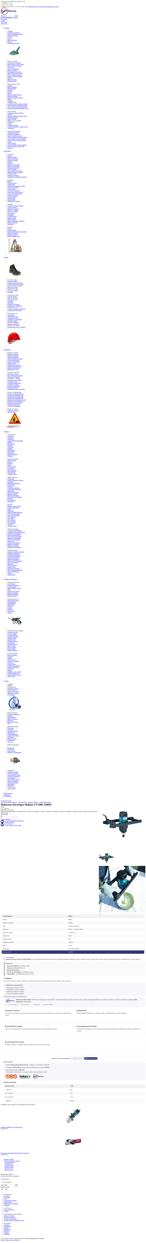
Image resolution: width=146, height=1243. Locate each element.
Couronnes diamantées (13, 134)
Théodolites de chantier (13, 201)
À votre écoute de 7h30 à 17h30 (13, 825)
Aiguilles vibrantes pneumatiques (16, 532)
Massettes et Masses (12, 117)
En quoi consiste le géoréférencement (14, 1220)
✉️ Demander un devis (90, 1058)
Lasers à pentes (11, 189)
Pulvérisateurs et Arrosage (14, 72)
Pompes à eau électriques (14, 506)
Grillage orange (11, 363)
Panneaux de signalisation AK (15, 395)
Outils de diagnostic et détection (15, 221)
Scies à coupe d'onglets (13, 514)
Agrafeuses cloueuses (13, 133)
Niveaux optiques (12, 196)
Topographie (7, 151)
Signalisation (7, 349)
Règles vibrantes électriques (14, 512)
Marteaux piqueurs (12, 494)
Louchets (9, 91)
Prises (9, 590)
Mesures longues (11, 219)
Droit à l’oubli (8, 1202)
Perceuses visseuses (12, 722)
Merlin (9, 93)
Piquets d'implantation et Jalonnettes (17, 231)
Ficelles (9, 228)
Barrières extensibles (12, 355)
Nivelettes (10, 161)
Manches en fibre (12, 81)
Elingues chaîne (11, 638)
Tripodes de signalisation (14, 406)
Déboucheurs (11, 450)
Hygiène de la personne (13, 665)
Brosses (9, 38)
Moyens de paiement (9, 1217)
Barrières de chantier (12, 354)
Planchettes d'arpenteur (13, 164)
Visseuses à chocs (12, 474)
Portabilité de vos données (11, 1203)
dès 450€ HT (8, 1164)
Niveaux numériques (13, 195)
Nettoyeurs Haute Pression (14, 94)
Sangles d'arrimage (12, 650)
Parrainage (7, 1205)
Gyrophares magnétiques (14, 383)
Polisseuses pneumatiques (14, 547)
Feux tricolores (11, 751)
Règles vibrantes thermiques (14, 570)
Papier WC (10, 669)
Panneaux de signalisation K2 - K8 (16, 400)
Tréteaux (9, 612)
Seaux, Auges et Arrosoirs (14, 75)
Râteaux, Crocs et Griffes (14, 120)
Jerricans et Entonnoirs (13, 69)
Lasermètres (10, 215)
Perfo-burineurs (11, 460)
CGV (5, 1199)
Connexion (7, 1197)
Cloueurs (9, 448)
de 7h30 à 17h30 (8, 1170)
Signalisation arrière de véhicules (16, 389)
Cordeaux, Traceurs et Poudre (15, 206)
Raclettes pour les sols (13, 43)
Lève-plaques (11, 643)
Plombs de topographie (13, 166)
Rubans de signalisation (13, 368)
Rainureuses (10, 510)
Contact (6, 1211)
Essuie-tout (10, 662)
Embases (9, 155)
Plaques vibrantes (12, 565)
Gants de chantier (12, 296)
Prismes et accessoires (13, 168)
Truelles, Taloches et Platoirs (15, 76)
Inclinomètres (11, 213)
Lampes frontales (12, 587)
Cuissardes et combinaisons (14, 306)
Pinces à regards (11, 647)
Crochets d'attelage (12, 635)
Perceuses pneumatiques (13, 539)
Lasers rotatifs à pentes (13, 779)
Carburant (10, 656)
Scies (8, 723)
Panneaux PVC (11, 412)
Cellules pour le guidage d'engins (16, 186)
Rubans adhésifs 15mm (13, 236)
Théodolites (10, 785)
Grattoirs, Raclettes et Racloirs (15, 113)
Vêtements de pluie (12, 316)
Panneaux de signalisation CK (15, 398)
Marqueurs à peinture (13, 209)
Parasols (9, 163)
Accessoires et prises (12, 374)
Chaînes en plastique (12, 357)
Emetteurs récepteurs (13, 175)
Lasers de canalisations (13, 190)
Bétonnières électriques (13, 483)
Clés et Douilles (11, 143)
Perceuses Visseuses (12, 459)
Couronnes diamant (12, 731)
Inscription (7, 1196)
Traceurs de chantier (12, 210)
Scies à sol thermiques (13, 571)
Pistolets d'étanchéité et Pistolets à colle (17, 108)
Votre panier (4, 23)
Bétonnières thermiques (13, 553)
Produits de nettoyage (13, 673)
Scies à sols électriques (13, 515)
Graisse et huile (11, 664)
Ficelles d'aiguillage (12, 35)
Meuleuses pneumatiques (14, 538)
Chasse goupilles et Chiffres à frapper (17, 105)
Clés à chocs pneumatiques (14, 536)
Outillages (6, 28)
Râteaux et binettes (12, 96)
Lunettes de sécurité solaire (14, 310)
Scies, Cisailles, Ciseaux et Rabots (16, 139)
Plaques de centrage (12, 233)
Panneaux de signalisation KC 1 (16, 401)
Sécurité (6, 257)
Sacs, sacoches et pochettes (14, 171)
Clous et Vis (10, 67)
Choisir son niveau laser (10, 1219)
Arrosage (9, 85)
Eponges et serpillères (13, 661)
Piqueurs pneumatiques (13, 542)
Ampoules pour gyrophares (14, 380)
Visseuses (10, 524)
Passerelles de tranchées (13, 365)
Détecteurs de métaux (13, 691)
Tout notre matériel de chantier (9, 802)
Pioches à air (10, 541)
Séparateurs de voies (12, 369)
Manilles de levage (12, 644)
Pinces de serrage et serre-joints (15, 146)
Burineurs (10, 445)
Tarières (9, 99)
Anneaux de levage (12, 632)
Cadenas (9, 123)
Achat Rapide (7, 796)
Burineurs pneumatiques (13, 535)
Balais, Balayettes (12, 40)
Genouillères (10, 315)
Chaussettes (10, 302)
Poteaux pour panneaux (13, 404)
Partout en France (9, 822)
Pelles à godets (11, 646)
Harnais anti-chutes (12, 287)
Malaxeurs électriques (13, 492)
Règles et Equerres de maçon (15, 73)
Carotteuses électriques (13, 488)
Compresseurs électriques (14, 489)
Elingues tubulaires (12, 641)
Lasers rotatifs (11, 778)
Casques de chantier (12, 290)
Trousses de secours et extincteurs (16, 327)
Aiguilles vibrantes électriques (15, 480)
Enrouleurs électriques (13, 585)
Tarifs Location (11, 788)
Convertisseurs (11, 584)
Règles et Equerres (12, 222)
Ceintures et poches (12, 125)
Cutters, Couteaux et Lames (14, 136)
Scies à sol (10, 742)
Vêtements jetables (12, 321)
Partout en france (9, 1167)
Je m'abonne (5, 1179)
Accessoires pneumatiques (14, 530)
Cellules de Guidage (12, 772)
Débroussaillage (11, 88)
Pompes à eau (11, 740)
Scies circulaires (11, 466)
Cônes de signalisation (13, 360)
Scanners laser (11, 198)
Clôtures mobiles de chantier (15, 359)
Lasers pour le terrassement (14, 193)
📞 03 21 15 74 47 (77, 1058)
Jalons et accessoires (12, 158)
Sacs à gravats (11, 611)
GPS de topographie (12, 187)
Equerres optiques (12, 157)
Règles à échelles (12, 169)
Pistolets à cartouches (13, 544)
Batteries (9, 181)
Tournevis (10, 148)
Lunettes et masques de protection (16, 309)
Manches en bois (11, 79)
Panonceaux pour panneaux (14, 403)
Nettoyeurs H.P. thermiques (14, 561)
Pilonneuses (10, 564)
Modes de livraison (9, 1216)
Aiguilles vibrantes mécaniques (15, 552)
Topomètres (10, 224)
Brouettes (10, 606)
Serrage (9, 142)
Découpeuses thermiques (14, 556)
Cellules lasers (11, 184)
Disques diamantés (12, 734)
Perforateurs (10, 501)
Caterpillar (10, 301)
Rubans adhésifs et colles (14, 675)
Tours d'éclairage (11, 471)
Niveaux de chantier (12, 781)
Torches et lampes (12, 596)
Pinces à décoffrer (12, 70)
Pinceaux (9, 41)
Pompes (9, 462)
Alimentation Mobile (13, 600)
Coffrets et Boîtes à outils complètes (17, 145)
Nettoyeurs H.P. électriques (14, 497)
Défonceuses (10, 453)
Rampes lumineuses (12, 387)
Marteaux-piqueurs (12, 454)
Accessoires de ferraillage (14, 63)
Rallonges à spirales (12, 593)
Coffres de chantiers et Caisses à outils (17, 126)
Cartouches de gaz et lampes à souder (17, 104)
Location (6, 681)
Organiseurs (10, 128)
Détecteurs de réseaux (13, 693)
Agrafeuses (10, 437)
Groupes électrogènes (13, 558)
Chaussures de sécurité (13, 304)
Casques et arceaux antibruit (14, 283)
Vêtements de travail (12, 318)
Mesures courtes (11, 218)
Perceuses (10, 498)
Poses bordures (11, 649)
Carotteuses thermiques (13, 555)
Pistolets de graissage (13, 545)
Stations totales (11, 199)
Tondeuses (10, 101)
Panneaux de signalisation (14, 752)
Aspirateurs (10, 439)
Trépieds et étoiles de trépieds (15, 172)
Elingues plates (11, 640)
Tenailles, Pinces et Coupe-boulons (16, 140)
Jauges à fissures (11, 230)
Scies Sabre (10, 468)
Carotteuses (10, 447)
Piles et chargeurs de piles (14, 588)
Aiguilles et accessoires (13, 32)
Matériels (6, 431)
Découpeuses (11, 451)
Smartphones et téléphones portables (17, 177)
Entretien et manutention (10, 579)
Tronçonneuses (11, 472)
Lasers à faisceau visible (13, 775)
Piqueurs (9, 504)
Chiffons (9, 658)
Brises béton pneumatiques (14, 533)
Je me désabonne (6, 1182)
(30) (11, 5)
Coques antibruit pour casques (15, 284)
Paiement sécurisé (33, 6)
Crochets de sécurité (12, 637)
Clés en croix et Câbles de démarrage (17, 107)
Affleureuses (10, 436)
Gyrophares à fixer (12, 381)
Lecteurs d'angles (12, 216)
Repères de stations (12, 234)
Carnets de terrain (12, 183)
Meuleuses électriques (13, 495)
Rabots (9, 465)
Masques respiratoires (13, 324)
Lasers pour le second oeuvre (15, 192)
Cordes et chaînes (12, 634)
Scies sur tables (11, 521)
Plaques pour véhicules (13, 377)
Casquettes (10, 292)
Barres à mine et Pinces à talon (15, 64)
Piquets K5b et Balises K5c (14, 366)
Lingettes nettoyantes (13, 667)
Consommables (11, 602)
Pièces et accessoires (12, 562)
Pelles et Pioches (11, 119)
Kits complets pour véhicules (15, 375)
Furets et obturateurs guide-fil (15, 34)
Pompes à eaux (11, 567)
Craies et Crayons (12, 207)
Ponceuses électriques (13, 507)
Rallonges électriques (13, 594)
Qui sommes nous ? (9, 1209)
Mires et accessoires (12, 160)
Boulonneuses (11, 444)
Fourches (9, 90)
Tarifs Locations (8, 793)
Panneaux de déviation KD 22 (15, 394)
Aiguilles (9, 685)
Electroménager (11, 603)
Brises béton (10, 728)
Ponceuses (10, 463)
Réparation (7, 795)
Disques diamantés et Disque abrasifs (17, 137)
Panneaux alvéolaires (13, 410)
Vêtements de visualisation (14, 319)
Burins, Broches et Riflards (14, 66)
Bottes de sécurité (12, 299)
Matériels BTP (22, 802)
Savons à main (11, 676)
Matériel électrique (33, 802)
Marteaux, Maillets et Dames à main (17, 116)
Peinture (9, 670)
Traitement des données (10, 1200)
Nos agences (4, 19)
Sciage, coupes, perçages (14, 131)
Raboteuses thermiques (13, 568)
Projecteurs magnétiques (13, 386)
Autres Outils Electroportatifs (15, 440)
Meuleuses (10, 456)
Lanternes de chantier (13, 384)
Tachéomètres (11, 784)
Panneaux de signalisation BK (15, 397)
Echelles (9, 608)
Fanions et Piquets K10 (13, 362)
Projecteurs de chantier (13, 591)
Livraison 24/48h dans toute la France (48, 6)
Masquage (10, 609)
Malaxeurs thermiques (13, 559)
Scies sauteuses (11, 469)
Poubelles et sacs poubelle (14, 672)
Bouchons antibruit (12, 281)
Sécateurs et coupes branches (15, 98)
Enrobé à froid (11, 659)
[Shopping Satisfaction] (7, 3)
